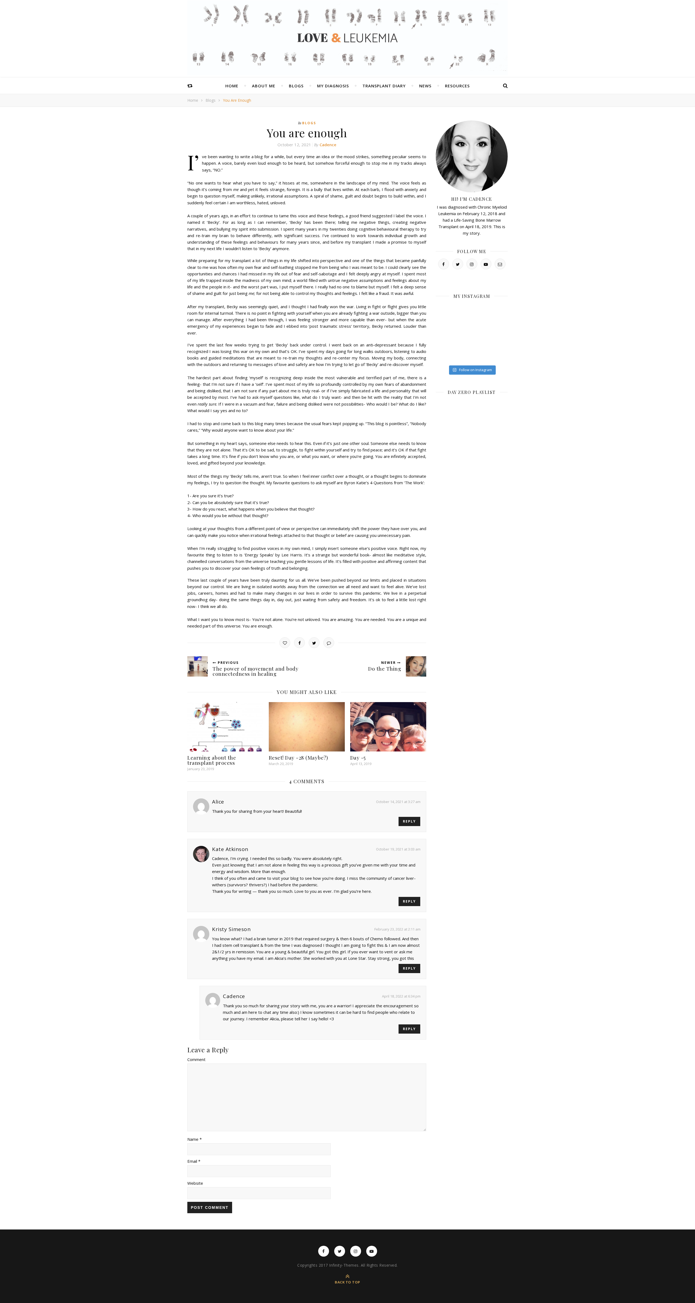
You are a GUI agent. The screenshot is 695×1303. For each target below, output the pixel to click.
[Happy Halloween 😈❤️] (462, 333)
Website (195, 1183)
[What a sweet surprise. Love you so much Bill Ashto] (462, 344)
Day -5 (358, 757)
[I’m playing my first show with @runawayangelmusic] (444, 321)
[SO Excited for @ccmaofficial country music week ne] (500, 356)
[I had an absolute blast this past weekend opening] (462, 356)
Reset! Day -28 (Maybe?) (298, 757)
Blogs (296, 85)
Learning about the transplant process (211, 760)
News (425, 85)
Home (231, 85)
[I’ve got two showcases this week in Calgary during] (481, 356)
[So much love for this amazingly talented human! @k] (481, 321)
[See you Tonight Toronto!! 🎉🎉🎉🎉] (500, 309)
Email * (193, 1161)
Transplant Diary (384, 85)
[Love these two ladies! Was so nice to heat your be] (444, 333)
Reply (409, 821)
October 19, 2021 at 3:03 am (398, 849)
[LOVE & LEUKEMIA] (347, 37)
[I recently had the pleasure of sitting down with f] (500, 321)
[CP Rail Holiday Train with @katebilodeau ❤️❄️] (462, 309)
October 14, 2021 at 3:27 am (398, 801)
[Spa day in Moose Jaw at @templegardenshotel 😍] (481, 344)
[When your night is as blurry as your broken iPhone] (462, 321)
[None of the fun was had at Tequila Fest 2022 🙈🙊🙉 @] (481, 309)
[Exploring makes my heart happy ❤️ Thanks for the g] (481, 333)
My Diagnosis (333, 85)
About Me (263, 85)
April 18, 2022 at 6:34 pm (401, 996)
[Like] (284, 642)
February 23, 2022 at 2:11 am (397, 929)
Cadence (328, 144)
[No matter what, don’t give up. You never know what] (500, 344)
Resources (457, 85)
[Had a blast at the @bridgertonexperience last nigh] (444, 309)
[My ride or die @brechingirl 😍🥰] (444, 356)
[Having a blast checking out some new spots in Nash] (500, 333)
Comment (196, 1059)
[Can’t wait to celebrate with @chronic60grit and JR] (444, 344)
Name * (194, 1139)
